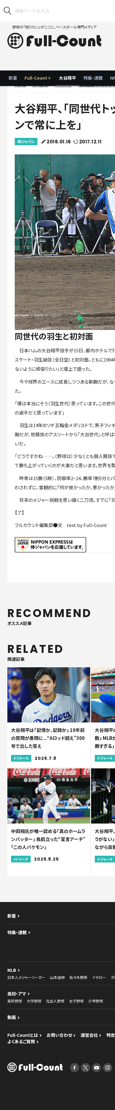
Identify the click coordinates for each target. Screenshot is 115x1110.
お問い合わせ (59, 1035)
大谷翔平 (67, 78)
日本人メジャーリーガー (26, 977)
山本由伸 (57, 977)
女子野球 (76, 1000)
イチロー (99, 977)
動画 (11, 1017)
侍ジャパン (26, 141)
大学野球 (34, 1000)
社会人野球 (55, 1000)
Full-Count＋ (38, 78)
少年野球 (95, 1000)
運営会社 (89, 1035)
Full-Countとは (22, 1035)
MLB (11, 970)
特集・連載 (93, 78)
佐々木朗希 (78, 977)
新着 (13, 78)
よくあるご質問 (21, 1041)
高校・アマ (16, 994)
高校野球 (14, 1000)
